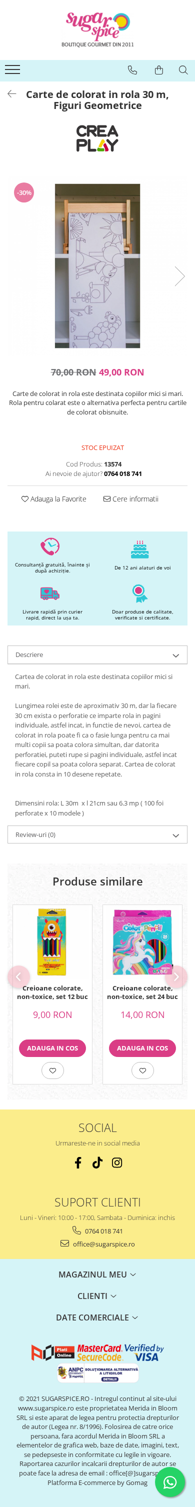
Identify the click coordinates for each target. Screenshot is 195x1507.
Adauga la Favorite (57, 499)
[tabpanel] (98, 266)
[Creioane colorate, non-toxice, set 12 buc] (53, 942)
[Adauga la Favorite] (53, 1070)
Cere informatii (134, 499)
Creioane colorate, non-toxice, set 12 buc (52, 992)
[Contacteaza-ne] (132, 70)
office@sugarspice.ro (103, 1244)
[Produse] (13, 72)
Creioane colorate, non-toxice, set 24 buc (142, 992)
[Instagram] (117, 1163)
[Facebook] (78, 1163)
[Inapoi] (7, 93)
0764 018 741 (103, 1231)
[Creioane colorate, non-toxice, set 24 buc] (143, 942)
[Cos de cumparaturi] (159, 70)
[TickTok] (97, 1163)
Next (180, 276)
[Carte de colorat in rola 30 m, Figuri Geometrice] (98, 266)
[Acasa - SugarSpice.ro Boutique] (98, 30)
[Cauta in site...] (183, 70)
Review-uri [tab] (36, 834)
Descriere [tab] (29, 654)
